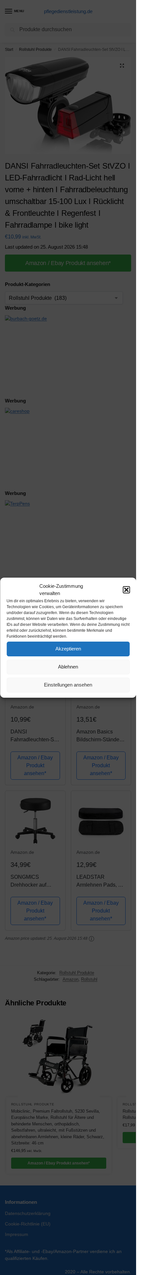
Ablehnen (68, 666)
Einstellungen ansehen (68, 685)
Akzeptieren (68, 648)
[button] (126, 589)
